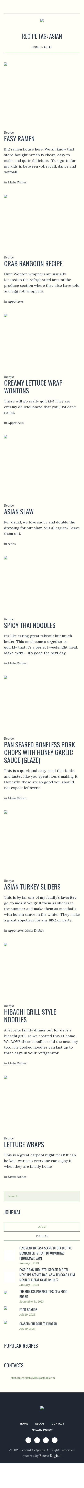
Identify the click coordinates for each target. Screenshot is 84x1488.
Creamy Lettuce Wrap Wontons (33, 386)
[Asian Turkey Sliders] (42, 838)
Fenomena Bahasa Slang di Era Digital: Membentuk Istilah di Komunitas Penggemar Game (45, 1253)
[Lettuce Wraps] (42, 1100)
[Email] (54, 1440)
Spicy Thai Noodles (29, 625)
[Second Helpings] (42, 22)
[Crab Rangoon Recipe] (42, 219)
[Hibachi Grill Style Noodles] (42, 967)
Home (36, 47)
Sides (12, 544)
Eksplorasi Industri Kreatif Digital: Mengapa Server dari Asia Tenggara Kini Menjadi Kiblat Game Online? (47, 1274)
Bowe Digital (50, 1455)
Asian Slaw (19, 511)
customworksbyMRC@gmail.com (33, 1378)
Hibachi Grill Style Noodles (30, 1015)
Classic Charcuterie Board (38, 1323)
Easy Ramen (19, 138)
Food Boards (28, 1309)
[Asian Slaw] (42, 463)
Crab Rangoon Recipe (33, 263)
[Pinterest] (46, 1440)
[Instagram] (37, 1440)
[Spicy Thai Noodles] (42, 581)
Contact (58, 1423)
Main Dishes (17, 182)
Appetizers (16, 301)
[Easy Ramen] (42, 90)
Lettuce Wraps (24, 1144)
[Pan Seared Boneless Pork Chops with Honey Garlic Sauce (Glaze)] (42, 700)
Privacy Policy (42, 1430)
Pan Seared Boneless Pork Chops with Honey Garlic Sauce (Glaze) (39, 752)
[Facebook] (28, 1440)
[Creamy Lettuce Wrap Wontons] (42, 338)
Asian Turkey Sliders (32, 886)
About (39, 1423)
